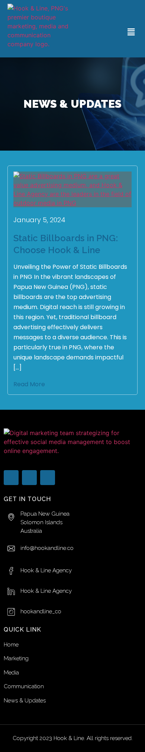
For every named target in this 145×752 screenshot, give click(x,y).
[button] (131, 32)
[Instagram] (47, 477)
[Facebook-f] (11, 477)
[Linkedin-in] (29, 477)
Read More (29, 384)
